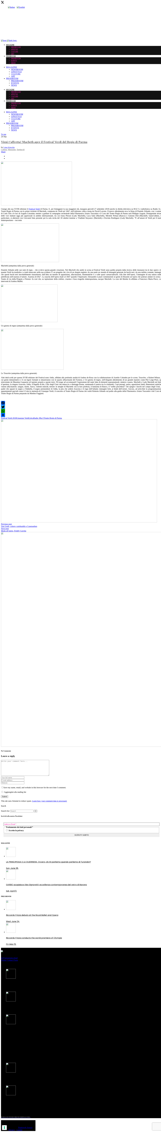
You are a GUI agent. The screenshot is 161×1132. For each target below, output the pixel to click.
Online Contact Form (9, 960)
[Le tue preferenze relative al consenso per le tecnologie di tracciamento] (4, 1127)
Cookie (19, 1130)
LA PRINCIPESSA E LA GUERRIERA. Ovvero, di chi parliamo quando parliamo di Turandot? (48, 983)
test (8, 1054)
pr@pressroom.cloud (9, 958)
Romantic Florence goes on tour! (22, 1100)
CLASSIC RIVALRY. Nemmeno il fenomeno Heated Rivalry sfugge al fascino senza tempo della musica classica (45, 1031)
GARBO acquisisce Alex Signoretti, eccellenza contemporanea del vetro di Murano (46, 1006)
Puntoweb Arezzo (25, 1127)
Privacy (12, 1130)
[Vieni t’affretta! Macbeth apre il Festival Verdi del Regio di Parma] (36, 205)
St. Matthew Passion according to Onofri (26, 1077)
